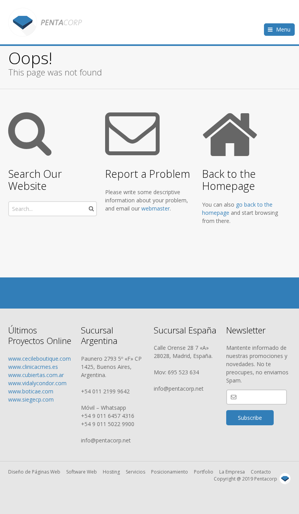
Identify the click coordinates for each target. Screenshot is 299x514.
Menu (283, 29)
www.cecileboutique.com (39, 358)
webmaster (155, 208)
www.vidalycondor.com (37, 383)
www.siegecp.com (31, 399)
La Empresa (232, 471)
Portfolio (203, 471)
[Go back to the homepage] (45, 22)
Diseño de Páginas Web (34, 471)
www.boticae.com (30, 391)
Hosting (111, 471)
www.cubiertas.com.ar (36, 375)
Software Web (81, 471)
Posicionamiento (169, 471)
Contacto (261, 471)
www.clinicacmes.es (33, 366)
